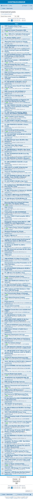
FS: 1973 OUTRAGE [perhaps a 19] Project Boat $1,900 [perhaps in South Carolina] (18, 55)
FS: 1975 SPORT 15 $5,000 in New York (16, 181)
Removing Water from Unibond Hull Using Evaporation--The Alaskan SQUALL (17, 203)
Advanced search (18, 16)
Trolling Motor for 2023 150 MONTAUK (15, 212)
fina (7, 48)
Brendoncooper (9, 136)
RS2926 (8, 159)
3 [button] (15, 20)
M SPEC (8, 427)
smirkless (8, 232)
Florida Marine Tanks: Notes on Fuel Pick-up (17, 338)
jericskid (8, 57)
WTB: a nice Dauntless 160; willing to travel (17, 426)
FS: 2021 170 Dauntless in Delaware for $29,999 (18, 190)
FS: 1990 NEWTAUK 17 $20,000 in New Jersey (17, 149)
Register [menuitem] (25, 5)
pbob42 (7, 42)
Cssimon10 (8, 469)
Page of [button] (9, 21)
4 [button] (17, 20)
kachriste (8, 142)
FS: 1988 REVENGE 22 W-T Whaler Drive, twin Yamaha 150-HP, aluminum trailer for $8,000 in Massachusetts (18, 352)
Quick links (5, 5)
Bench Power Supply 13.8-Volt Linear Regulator (18, 421)
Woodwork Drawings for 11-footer (14, 231)
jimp (7, 39)
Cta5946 (8, 448)
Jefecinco (8, 172)
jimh (7, 31)
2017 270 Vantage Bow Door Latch (14, 64)
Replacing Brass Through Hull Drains (15, 68)
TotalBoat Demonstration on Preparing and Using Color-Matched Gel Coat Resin (17, 100)
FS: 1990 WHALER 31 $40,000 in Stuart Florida (18, 347)
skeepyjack (8, 438)
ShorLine (8, 114)
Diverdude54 (9, 242)
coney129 (8, 378)
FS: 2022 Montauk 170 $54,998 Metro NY (16, 198)
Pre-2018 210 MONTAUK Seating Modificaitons (18, 325)
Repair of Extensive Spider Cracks (14, 276)
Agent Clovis (9, 473)
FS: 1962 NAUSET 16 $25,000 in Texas (15, 81)
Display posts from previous (13, 476)
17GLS (7, 274)
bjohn (7, 312)
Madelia (7, 65)
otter (7, 259)
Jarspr (7, 457)
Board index (10, 494)
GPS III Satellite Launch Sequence (14, 116)
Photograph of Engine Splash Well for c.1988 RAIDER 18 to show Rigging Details (17, 222)
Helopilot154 (8, 432)
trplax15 (8, 286)
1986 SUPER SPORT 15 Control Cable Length (17, 459)
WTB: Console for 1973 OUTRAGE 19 (15, 91)
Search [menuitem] (31, 8)
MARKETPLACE (8, 28)
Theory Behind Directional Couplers (15, 297)
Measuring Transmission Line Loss (15, 334)
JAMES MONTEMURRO (11, 150)
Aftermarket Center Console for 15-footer (16, 41)
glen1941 (8, 236)
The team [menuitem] (27, 494)
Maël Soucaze (24, 498)
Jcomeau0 (8, 354)
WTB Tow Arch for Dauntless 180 (14, 95)
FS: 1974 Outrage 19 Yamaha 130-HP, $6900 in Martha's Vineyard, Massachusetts (17, 430)
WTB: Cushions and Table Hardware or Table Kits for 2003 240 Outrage (17, 289)
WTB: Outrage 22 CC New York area (15, 381)
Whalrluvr (8, 122)
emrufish (8, 209)
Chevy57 (8, 182)
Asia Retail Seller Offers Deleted (14, 145)
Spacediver (8, 265)
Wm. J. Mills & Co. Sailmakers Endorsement (17, 34)
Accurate (8, 291)
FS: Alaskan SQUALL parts (12, 37)
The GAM (26, 31)
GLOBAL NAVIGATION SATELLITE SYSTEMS (15, 118)
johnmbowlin (8, 83)
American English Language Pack (13, 498)
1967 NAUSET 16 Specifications (13, 404)
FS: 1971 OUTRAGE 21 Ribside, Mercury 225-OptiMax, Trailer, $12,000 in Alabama (17, 176)
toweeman (8, 413)
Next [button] (25, 21)
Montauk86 (8, 316)
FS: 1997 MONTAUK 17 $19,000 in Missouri (17, 158)
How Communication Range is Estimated (16, 293)
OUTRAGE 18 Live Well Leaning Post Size (16, 451)
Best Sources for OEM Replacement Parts (16, 394)
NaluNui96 (8, 168)
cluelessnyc (8, 96)
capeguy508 (8, 452)
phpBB (11, 497)
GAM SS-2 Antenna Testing (12, 343)
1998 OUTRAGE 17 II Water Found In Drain (17, 258)
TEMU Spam (8, 255)
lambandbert (8, 331)
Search (15, 16)
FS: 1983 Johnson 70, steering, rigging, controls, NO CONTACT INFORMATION (16, 113)
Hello (6, 370)
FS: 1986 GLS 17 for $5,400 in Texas (15, 272)
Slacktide (8, 224)
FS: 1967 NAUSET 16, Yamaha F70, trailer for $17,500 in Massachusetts (17, 446)
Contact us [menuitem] (19, 494)
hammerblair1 (9, 164)
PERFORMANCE (27, 359)
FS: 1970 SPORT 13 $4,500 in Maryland (16, 120)
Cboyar (7, 461)
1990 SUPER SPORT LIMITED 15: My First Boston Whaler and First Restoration (16, 320)
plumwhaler (8, 368)
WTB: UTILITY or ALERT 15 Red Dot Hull (16, 167)
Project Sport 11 (9, 301)
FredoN (7, 339)
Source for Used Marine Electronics (15, 171)
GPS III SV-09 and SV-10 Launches (14, 130)
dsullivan (8, 383)
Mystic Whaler (9, 218)
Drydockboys (9, 252)
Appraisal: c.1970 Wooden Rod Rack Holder (17, 472)
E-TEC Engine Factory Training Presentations (17, 227)
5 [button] (19, 20)
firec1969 (8, 52)
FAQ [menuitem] (11, 5)
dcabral (7, 410)
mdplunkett (8, 307)
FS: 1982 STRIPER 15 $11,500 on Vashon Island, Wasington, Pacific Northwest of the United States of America (18, 107)
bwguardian (8, 187)
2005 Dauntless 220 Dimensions (14, 390)
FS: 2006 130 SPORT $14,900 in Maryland (16, 285)
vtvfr (7, 283)
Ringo (7, 247)
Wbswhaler (8, 326)
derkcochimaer (9, 146)
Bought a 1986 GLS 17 (11, 235)
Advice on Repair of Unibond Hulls (14, 464)
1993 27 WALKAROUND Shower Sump (15, 412)
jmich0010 (8, 191)
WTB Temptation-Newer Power (13, 26)
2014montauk (9, 401)
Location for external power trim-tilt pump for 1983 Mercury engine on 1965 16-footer (17, 240)
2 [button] (13, 20)
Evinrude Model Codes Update (13, 374)
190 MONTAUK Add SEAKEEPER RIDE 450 (17, 377)
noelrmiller (8, 178)
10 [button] (22, 20)
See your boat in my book (12, 306)
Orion (7, 348)
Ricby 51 (8, 391)
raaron (7, 199)
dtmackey (8, 302)
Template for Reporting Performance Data (16, 357)
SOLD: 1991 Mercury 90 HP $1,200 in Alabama (18, 361)
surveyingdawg (9, 27)
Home (3, 494)
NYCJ (7, 271)
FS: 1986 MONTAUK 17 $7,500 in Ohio (15, 315)
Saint (7, 213)
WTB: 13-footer (9, 208)
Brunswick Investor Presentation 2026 (15, 30)
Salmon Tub (8, 371)
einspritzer (8, 196)
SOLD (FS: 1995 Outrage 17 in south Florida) (17, 468)
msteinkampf (9, 362)
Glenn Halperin (9, 321)
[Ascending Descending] (16, 481)
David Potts (8, 127)
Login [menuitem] (31, 5)
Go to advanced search (7, 14)
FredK (7, 156)
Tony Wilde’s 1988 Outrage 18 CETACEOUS (17, 194)
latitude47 (8, 109)
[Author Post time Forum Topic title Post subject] (16, 479)
